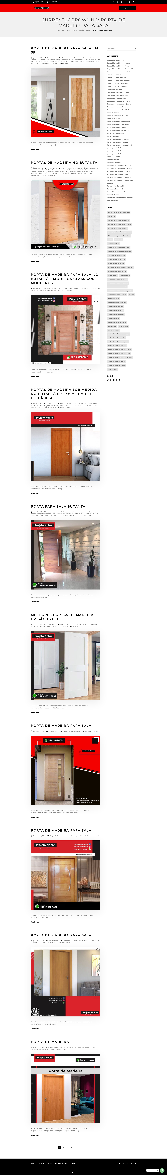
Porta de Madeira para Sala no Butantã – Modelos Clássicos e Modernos (65, 279)
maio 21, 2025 (38, 288)
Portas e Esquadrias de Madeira (72, 61)
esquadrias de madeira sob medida (119, 232)
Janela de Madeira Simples (117, 86)
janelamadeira (112, 275)
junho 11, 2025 (38, 58)
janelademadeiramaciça (116, 263)
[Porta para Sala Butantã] (65, 557)
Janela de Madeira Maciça (117, 78)
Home (63, 8)
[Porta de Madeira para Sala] (65, 877)
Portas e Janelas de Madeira (117, 186)
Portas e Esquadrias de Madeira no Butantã (62, 173)
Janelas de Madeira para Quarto (119, 104)
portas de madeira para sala (117, 346)
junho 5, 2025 (38, 168)
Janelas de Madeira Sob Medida (119, 110)
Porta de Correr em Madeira (117, 116)
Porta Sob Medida (67, 60)
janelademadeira (113, 244)
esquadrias (111, 216)
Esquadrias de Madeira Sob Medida (120, 69)
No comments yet (68, 63)
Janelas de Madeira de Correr (118, 95)
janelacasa (118, 240)
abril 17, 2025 (37, 512)
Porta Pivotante (113, 136)
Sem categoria (112, 200)
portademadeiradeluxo (115, 306)
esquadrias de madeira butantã (118, 220)
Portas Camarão (113, 160)
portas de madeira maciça (116, 338)
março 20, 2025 (38, 731)
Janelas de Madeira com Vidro (118, 92)
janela (110, 240)
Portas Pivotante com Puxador (118, 192)
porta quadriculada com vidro (118, 151)
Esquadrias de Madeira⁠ (115, 60)
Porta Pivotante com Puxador (118, 139)
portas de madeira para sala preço (119, 353)
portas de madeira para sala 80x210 (119, 349)
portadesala (112, 326)
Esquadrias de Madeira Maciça (118, 63)
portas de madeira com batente (118, 334)
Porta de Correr (113, 113)
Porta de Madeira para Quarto (84, 168)
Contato (104, 8)
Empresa (70, 8)
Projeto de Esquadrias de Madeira (120, 198)
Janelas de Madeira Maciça (117, 98)
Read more (35, 149)
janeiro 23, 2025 (39, 941)
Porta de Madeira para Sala (83, 58)
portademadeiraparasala (116, 314)
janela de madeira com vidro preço (119, 251)
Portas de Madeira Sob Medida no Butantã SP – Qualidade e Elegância (64, 394)
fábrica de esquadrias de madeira (119, 236)
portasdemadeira (113, 330)
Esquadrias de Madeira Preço (118, 66)
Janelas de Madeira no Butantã (118, 101)
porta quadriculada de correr (118, 154)
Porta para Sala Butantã (58, 506)
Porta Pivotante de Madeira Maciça (120, 145)
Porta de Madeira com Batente (118, 121)
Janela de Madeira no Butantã (118, 80)
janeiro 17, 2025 (38, 1047)
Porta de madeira (68, 58)
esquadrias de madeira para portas (119, 224)
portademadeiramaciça (115, 310)
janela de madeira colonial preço (119, 247)
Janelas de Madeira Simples (117, 107)
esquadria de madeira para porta (119, 212)
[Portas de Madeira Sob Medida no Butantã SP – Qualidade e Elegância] (65, 448)
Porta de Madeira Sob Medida (56, 170)
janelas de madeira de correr (117, 279)
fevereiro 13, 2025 (39, 836)
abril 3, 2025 (37, 624)
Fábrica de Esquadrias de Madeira (120, 72)
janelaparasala (125, 275)
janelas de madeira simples (117, 295)
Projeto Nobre (52, 58)
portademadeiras (113, 318)
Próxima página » (71, 1147)
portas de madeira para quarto (118, 342)
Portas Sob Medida (51, 63)
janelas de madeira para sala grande (120, 291)
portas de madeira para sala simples (120, 357)
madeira (131, 295)
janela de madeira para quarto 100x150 (120, 267)
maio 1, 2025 (37, 403)
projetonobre (112, 369)
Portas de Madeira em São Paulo (70, 405)
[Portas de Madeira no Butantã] (65, 216)
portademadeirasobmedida (117, 322)
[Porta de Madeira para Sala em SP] (65, 104)
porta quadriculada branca (117, 148)
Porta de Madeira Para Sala (61, 726)
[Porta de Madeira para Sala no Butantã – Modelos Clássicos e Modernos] (65, 331)
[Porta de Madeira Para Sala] (65, 772)
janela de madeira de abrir (116, 255)
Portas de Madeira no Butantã (64, 163)
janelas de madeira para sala (117, 287)
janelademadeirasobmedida (117, 271)
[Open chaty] (162, 1170)
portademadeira (113, 298)
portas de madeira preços (116, 361)
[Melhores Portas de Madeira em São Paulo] (65, 667)
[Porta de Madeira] (65, 1090)
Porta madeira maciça (53, 60)
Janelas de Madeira (114, 89)
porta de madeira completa (117, 302)
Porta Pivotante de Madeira (117, 142)
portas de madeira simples (117, 365)
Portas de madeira (80, 60)
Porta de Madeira (50, 1042)
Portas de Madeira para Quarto (57, 172)
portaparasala (123, 326)
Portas (78, 8)
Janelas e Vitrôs (91, 8)
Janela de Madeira (114, 75)
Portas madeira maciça (85, 173)
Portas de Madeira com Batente (119, 165)
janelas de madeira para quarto (118, 283)
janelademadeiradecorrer (116, 259)
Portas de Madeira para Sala (50, 61)
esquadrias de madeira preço (117, 228)
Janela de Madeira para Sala (117, 83)
